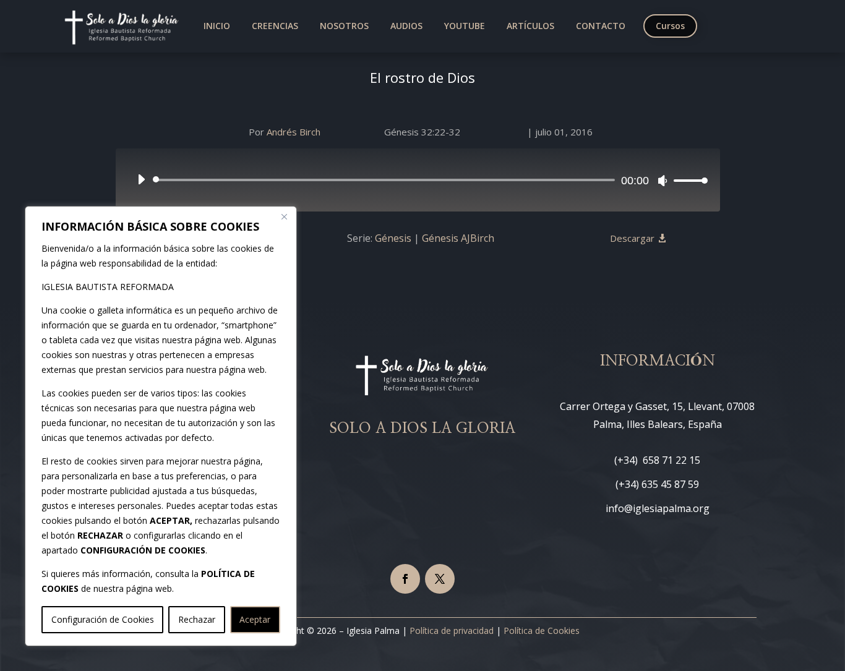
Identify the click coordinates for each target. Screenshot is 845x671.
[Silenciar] (662, 180)
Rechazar (196, 619)
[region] (161, 426)
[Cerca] (284, 216)
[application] (418, 180)
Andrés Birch (293, 132)
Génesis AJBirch (458, 238)
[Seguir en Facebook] (405, 579)
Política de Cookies (542, 630)
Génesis (393, 238)
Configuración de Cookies (102, 619)
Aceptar (254, 619)
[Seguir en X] (440, 579)
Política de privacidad (452, 630)
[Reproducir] (141, 179)
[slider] (687, 180)
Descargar (632, 238)
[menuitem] (216, 26)
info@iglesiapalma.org (658, 508)
